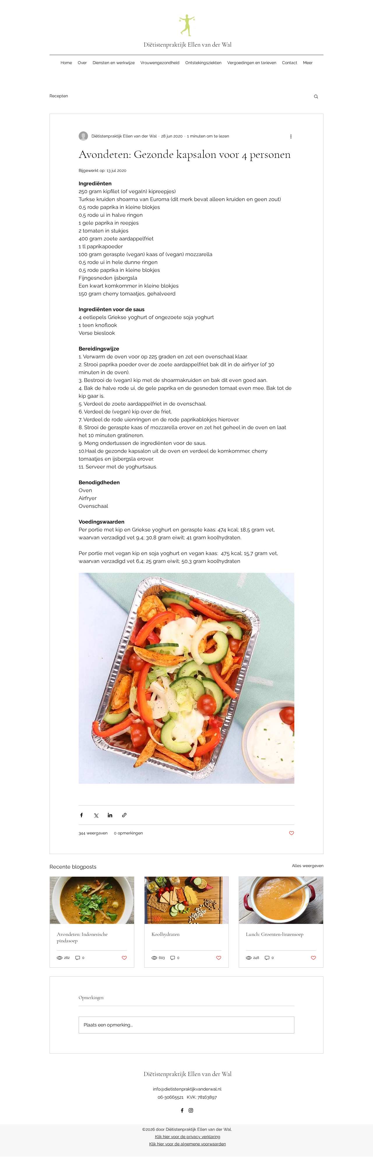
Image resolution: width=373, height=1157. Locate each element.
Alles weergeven (307, 865)
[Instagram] (191, 1110)
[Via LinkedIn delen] (110, 815)
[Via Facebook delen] (81, 815)
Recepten (59, 96)
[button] (316, 96)
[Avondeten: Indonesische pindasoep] (92, 900)
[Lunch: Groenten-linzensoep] (281, 900)
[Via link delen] (124, 815)
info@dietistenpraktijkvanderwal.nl (187, 1089)
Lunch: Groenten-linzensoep (274, 934)
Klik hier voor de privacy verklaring (187, 1136)
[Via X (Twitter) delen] (95, 815)
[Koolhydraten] (187, 900)
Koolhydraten (166, 934)
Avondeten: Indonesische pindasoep (82, 937)
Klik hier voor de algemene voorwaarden (187, 1144)
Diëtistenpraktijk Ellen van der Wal (188, 44)
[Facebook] (182, 1110)
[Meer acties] (290, 136)
